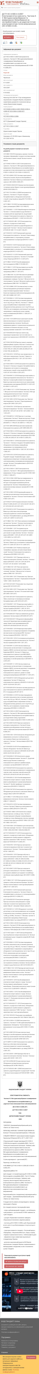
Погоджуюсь (31, 1357)
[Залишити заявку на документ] (19, 42)
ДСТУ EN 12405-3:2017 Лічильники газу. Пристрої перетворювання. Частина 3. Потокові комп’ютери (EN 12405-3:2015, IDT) (18, 591)
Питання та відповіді (8, 1343)
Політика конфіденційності (10, 1332)
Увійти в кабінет (17, 1261)
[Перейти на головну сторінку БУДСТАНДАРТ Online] (15, 3)
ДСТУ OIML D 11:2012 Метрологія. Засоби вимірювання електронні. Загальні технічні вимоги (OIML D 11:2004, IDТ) (18, 799)
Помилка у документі (8, 1347)
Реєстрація (20, 37)
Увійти (8, 37)
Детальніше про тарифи (14, 1266)
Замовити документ (8, 1345)
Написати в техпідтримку (9, 1341)
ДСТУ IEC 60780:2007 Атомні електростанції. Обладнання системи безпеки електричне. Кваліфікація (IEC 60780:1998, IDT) (16, 1063)
